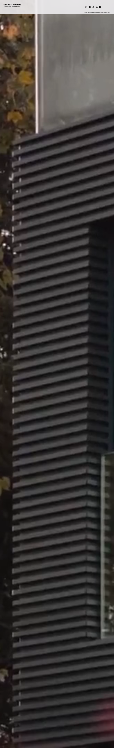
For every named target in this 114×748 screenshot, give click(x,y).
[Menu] (107, 6)
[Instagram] (86, 7)
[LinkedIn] (97, 7)
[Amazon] (93, 7)
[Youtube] (90, 7)
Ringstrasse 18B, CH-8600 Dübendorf (12, 6)
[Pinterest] (100, 7)
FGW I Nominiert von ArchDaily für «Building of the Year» (97, 12)
